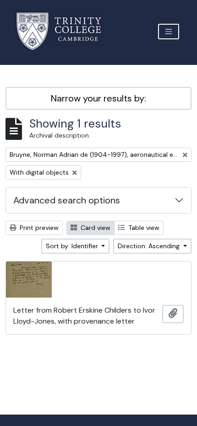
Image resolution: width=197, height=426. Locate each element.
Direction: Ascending (149, 246)
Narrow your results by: (98, 98)
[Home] (64, 31)
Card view (94, 228)
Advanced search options (66, 200)
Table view (142, 228)
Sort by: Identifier (73, 246)
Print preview (38, 228)
